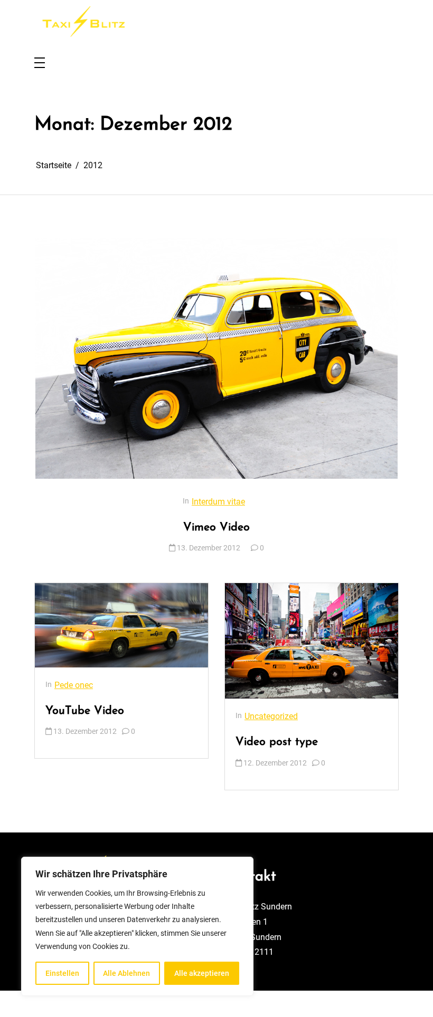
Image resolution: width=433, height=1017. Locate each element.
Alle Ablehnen (126, 973)
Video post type (277, 742)
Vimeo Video (216, 527)
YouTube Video (84, 710)
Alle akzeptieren (201, 973)
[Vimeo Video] (216, 358)
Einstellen (62, 973)
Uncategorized (271, 716)
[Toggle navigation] (39, 63)
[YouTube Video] (121, 625)
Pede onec (73, 685)
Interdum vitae (218, 502)
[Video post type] (311, 641)
